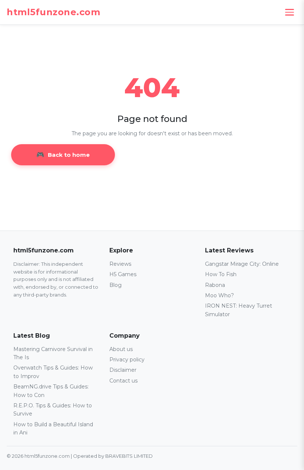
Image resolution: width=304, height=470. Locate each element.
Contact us (123, 380)
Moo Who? (219, 295)
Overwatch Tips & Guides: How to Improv (53, 371)
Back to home (69, 154)
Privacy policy (127, 359)
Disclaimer (122, 370)
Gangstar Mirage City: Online (242, 264)
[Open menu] (289, 12)
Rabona (215, 285)
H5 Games (122, 274)
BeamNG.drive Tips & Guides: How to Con (51, 390)
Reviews (120, 264)
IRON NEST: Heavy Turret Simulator (238, 309)
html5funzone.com (53, 12)
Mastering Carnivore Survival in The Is (53, 353)
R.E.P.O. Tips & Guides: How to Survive (52, 409)
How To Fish (221, 274)
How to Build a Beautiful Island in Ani (53, 428)
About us (121, 349)
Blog (115, 285)
